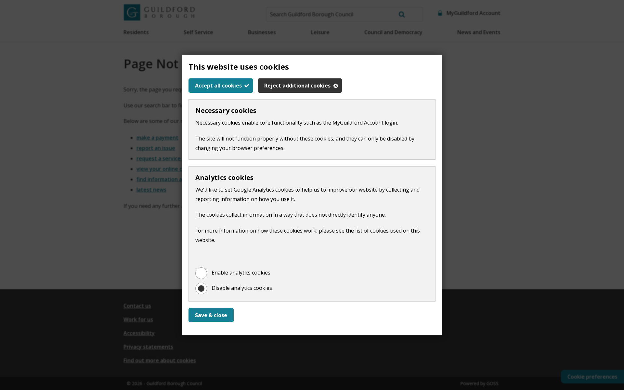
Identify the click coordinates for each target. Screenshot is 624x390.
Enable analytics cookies (241, 272)
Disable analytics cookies (242, 287)
